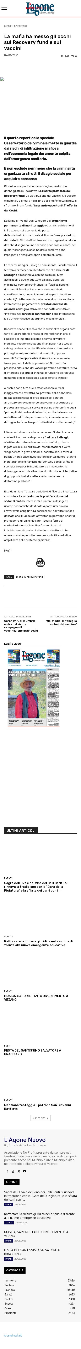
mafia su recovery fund (29, 576)
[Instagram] (13, 1171)
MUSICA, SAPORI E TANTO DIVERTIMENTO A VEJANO (36, 1234)
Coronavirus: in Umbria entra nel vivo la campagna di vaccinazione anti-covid (21, 625)
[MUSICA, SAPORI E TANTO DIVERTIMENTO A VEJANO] (40, 970)
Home (7, 26)
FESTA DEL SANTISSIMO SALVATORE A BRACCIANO (32, 1252)
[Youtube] (24, 1171)
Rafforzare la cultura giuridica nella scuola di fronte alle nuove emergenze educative (38, 943)
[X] (19, 1171)
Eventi (8, 878)
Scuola (8, 937)
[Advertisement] (40, 778)
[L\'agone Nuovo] (40, 8)
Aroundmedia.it (13, 1335)
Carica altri (39, 1118)
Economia (20, 26)
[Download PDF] (40, 564)
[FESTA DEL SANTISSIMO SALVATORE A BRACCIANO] (40, 1025)
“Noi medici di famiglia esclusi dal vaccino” (61, 622)
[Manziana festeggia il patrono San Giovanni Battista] (40, 1079)
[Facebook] (7, 1171)
